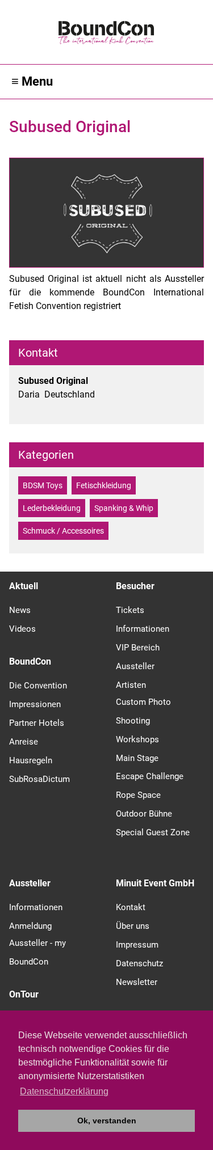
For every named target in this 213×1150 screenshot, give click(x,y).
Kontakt (130, 907)
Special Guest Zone (153, 832)
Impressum (137, 945)
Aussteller (135, 666)
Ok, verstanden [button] (106, 1120)
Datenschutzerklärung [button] (64, 1091)
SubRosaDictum (39, 779)
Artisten (131, 685)
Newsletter (136, 982)
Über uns (132, 926)
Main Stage (137, 758)
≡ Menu (32, 81)
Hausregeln (30, 760)
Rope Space (138, 795)
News (20, 610)
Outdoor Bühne (144, 814)
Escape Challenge (149, 776)
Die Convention (38, 685)
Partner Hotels (36, 723)
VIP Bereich (138, 647)
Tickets (130, 610)
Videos (22, 629)
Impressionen (35, 704)
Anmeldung (30, 926)
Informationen (142, 629)
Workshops (137, 739)
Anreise (23, 742)
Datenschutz (139, 963)
